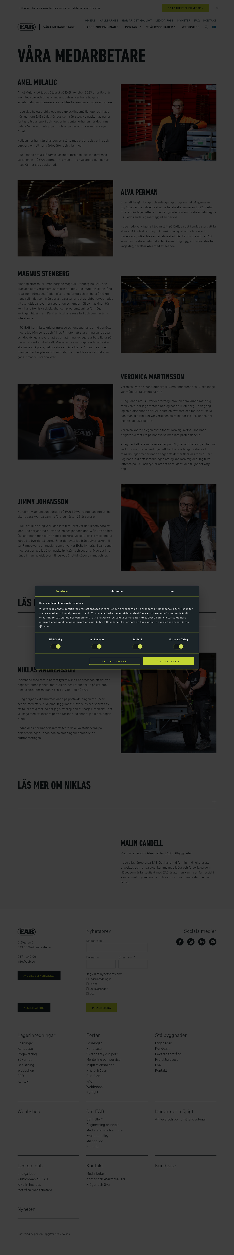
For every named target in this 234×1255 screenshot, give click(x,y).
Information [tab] (117, 590)
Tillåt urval (114, 661)
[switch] (96, 646)
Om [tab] (172, 590)
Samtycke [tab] (62, 590)
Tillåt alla (168, 661)
